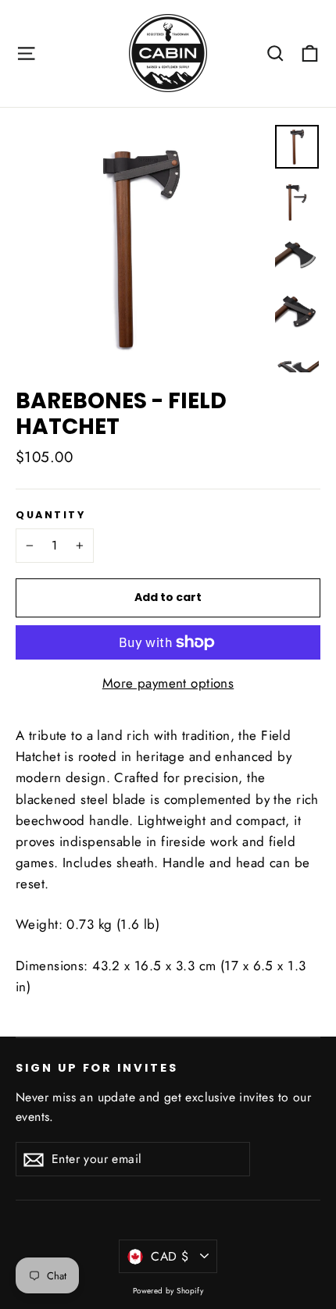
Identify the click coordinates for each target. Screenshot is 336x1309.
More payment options (168, 683)
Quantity (50, 515)
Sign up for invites (97, 1068)
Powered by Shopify (168, 1291)
